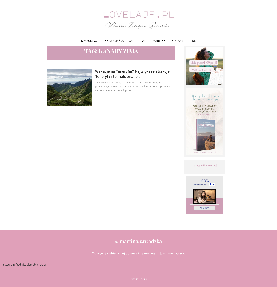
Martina (159, 40)
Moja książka (114, 40)
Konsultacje (90, 40)
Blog (192, 40)
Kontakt (177, 40)
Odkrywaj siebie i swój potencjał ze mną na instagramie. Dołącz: (138, 253)
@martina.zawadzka (138, 240)
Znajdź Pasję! (138, 40)
